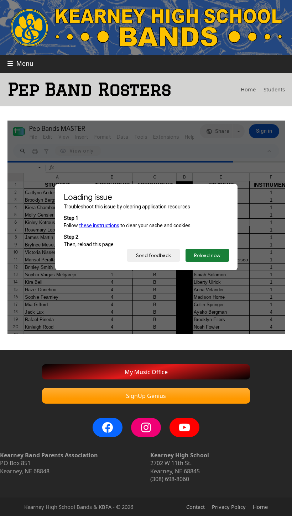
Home (260, 506)
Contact (195, 506)
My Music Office (146, 372)
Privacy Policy (229, 506)
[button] (20, 63)
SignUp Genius (146, 396)
